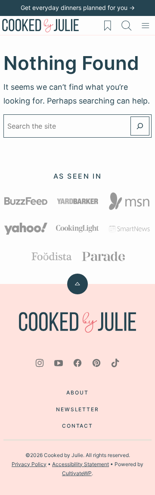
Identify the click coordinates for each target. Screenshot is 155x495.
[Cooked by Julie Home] (40, 25)
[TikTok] (115, 362)
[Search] (126, 25)
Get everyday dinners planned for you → (78, 7)
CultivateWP (77, 473)
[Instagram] (39, 362)
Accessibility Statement (80, 464)
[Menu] (145, 25)
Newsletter (77, 409)
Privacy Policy (29, 464)
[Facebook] (77, 362)
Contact (77, 425)
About (77, 392)
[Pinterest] (96, 362)
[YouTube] (58, 362)
